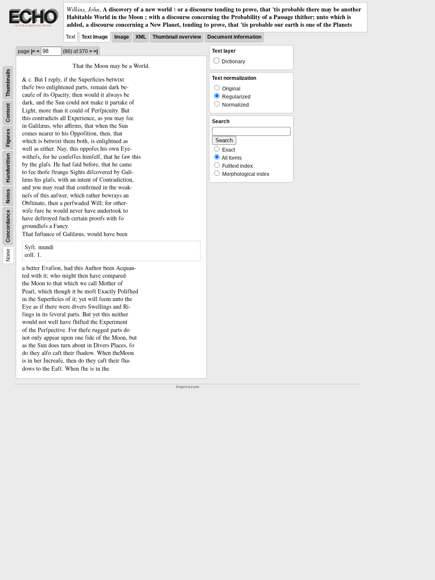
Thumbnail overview (177, 37)
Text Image (95, 37)
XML (141, 37)
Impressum (187, 386)
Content (8, 112)
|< (33, 51)
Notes (8, 196)
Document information (234, 37)
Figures (8, 138)
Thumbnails (8, 83)
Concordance (8, 226)
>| (95, 51)
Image (121, 37)
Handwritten (8, 168)
